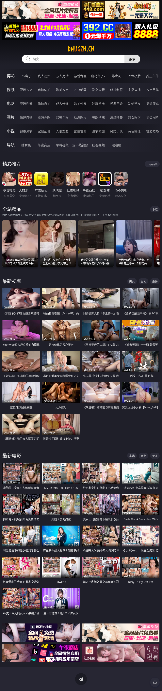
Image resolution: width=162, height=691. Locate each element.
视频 (11, 89)
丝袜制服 (116, 90)
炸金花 (116, 76)
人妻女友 (62, 131)
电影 (11, 103)
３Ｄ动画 (80, 90)
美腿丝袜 (98, 117)
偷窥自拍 (26, 117)
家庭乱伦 (44, 131)
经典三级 (116, 103)
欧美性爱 (80, 103)
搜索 (132, 59)
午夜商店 (44, 145)
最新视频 (11, 281)
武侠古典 (80, 131)
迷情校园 (98, 131)
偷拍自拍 (44, 103)
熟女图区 (134, 117)
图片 (11, 117)
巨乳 (143, 281)
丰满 (132, 456)
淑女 (143, 456)
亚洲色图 (44, 117)
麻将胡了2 (98, 76)
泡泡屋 (116, 145)
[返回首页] (155, 682)
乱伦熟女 (134, 103)
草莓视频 (62, 145)
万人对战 (62, 76)
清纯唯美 (116, 117)
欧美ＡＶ (62, 90)
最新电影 (11, 455)
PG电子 (26, 76)
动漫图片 (80, 117)
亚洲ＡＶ (26, 90)
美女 (132, 281)
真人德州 (44, 76)
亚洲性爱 (26, 103)
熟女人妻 (98, 90)
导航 (11, 145)
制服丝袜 (98, 103)
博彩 (11, 76)
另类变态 (152, 103)
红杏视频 (98, 145)
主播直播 (134, 90)
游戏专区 (80, 76)
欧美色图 (62, 117)
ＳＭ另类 (152, 90)
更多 (155, 281)
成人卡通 (62, 103)
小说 (11, 131)
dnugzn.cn (81, 49)
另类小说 (116, 131)
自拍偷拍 (44, 90)
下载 (155, 209)
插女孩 (26, 145)
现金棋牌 (134, 76)
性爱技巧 (152, 131)
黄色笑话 (134, 131)
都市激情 (26, 131)
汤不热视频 (80, 145)
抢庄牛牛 (152, 76)
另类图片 (152, 117)
